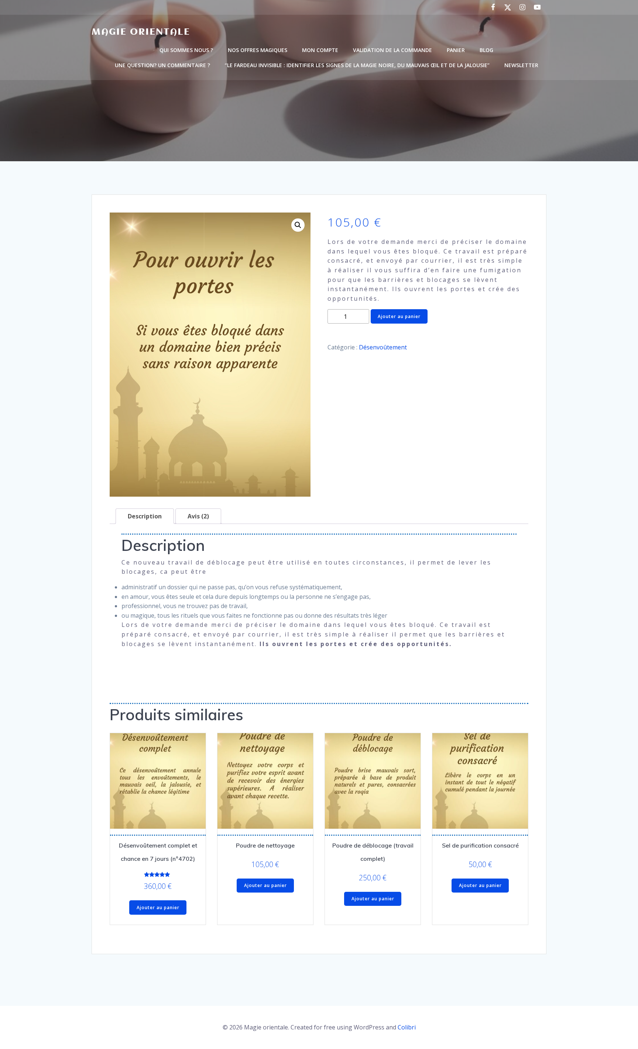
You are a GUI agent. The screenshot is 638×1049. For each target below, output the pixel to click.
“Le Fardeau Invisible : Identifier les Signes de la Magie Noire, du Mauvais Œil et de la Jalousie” (357, 65)
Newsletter (521, 65)
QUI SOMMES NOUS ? (186, 50)
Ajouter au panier (399, 316)
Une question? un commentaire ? (162, 65)
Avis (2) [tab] (198, 516)
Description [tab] (145, 516)
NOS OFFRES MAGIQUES (257, 50)
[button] (298, 225)
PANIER (456, 50)
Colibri (407, 1027)
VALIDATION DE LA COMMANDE (392, 50)
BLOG (486, 50)
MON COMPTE (320, 50)
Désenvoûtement (383, 347)
